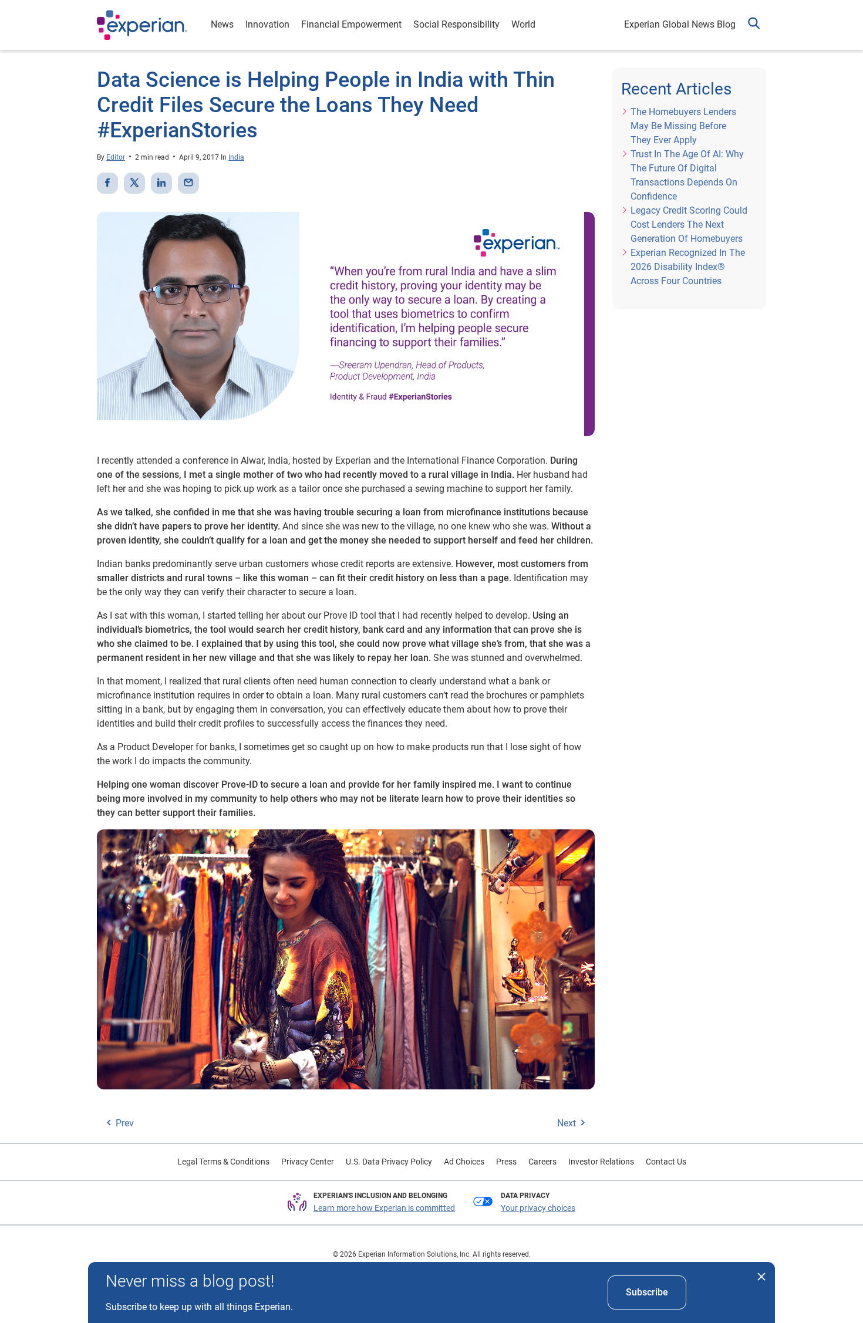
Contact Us (666, 1161)
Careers (542, 1161)
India (236, 157)
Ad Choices (464, 1161)
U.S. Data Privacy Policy (389, 1161)
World (523, 24)
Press (506, 1161)
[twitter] (134, 183)
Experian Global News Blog (680, 24)
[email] (188, 183)
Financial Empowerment (351, 24)
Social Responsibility (456, 24)
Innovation (267, 24)
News (222, 24)
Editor (115, 157)
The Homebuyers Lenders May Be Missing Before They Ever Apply (683, 126)
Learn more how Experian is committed (384, 1208)
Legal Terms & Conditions (223, 1161)
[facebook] (107, 183)
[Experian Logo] (142, 25)
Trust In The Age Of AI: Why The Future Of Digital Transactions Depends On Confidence (687, 175)
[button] (753, 25)
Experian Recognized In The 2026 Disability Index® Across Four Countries (688, 266)
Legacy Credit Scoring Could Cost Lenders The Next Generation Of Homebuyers (689, 224)
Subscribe (647, 1292)
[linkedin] (161, 183)
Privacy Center (307, 1161)
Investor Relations (601, 1161)
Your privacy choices (538, 1208)
